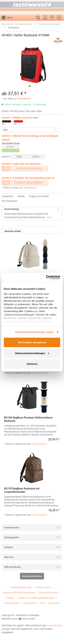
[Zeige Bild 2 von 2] (34, 86)
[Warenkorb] (58, 17)
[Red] (18, 121)
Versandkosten (54, 625)
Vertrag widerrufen (32, 576)
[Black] (6, 121)
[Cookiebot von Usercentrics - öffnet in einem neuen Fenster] (46, 277)
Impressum (54, 603)
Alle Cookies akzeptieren (32, 342)
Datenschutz (29, 603)
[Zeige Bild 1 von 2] (30, 86)
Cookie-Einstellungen (21, 587)
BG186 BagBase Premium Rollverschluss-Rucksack (28, 419)
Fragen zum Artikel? (39, 196)
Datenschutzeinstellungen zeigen (34, 331)
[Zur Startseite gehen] (32, 5)
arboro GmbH (28, 618)
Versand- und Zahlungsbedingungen (36, 598)
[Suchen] (58, 22)
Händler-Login (43, 587)
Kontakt (10, 598)
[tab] (32, 213)
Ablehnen (32, 363)
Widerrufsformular (48, 592)
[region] (32, 67)
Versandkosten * (41, 373)
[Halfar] (57, 40)
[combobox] (28, 22)
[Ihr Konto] (45, 17)
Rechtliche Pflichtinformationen (19, 592)
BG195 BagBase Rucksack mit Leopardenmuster (21, 490)
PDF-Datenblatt (9, 201)
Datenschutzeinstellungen (30, 353)
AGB (42, 603)
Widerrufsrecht (12, 603)
